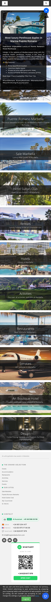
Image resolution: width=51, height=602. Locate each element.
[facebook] (4, 540)
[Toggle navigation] (46, 3)
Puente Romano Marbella (10, 494)
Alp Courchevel (7, 501)
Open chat (25, 578)
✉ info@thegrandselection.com (13, 535)
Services (5, 481)
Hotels (4, 469)
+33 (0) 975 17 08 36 (21, 528)
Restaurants (6, 475)
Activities (5, 478)
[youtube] (9, 540)
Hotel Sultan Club (8, 498)
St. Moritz (5, 504)
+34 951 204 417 (20, 524)
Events (4, 484)
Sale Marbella (6, 491)
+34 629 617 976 (20, 531)
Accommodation (7, 472)
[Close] (46, 10)
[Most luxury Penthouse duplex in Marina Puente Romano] (23, 23)
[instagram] (15, 540)
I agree (26, 599)
